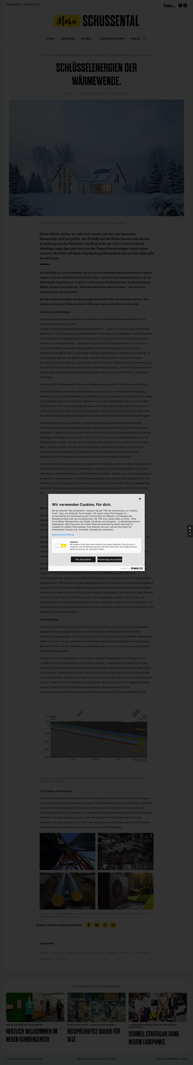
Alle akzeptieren (83, 559)
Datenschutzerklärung (63, 534)
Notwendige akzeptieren (110, 559)
